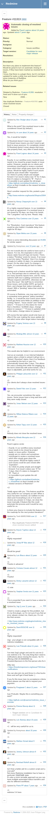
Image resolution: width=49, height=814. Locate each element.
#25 (44, 627)
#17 (44, 516)
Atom (40, 807)
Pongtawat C (21, 688)
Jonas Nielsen (21, 404)
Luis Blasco (20, 556)
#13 (44, 403)
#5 (45, 218)
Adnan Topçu (21, 425)
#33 (44, 762)
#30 (44, 730)
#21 (44, 568)
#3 (45, 153)
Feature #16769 (31, 101)
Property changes (26, 114)
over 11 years (33, 592)
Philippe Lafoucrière (23, 374)
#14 (44, 414)
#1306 (43, 240)
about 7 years (20, 32)
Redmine (16, 812)
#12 (44, 388)
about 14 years (38, 30)
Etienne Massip (22, 706)
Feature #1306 (27, 92)
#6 (45, 233)
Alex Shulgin (21, 120)
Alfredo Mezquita (22, 438)
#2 (45, 132)
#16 (44, 437)
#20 (44, 555)
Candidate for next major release (34, 52)
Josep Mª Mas (21, 543)
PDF (45, 807)
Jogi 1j (18, 606)
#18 (44, 530)
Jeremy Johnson (22, 752)
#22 (44, 581)
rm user (19, 133)
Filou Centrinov (22, 219)
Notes (14, 114)
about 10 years (32, 720)
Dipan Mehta (21, 234)
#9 (45, 334)
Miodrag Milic (21, 334)
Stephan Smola (22, 592)
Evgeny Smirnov (22, 323)
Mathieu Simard (22, 741)
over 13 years (33, 219)
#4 (45, 201)
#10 (44, 344)
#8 (45, 323)
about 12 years (31, 556)
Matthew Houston (23, 345)
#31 (44, 741)
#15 (44, 424)
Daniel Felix (20, 389)
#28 (44, 706)
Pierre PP (20, 786)
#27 (44, 687)
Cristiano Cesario (22, 568)
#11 (44, 374)
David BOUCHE (22, 627)
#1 (45, 119)
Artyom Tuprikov (22, 530)
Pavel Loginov (25, 30)
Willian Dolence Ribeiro (25, 414)
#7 (45, 246)
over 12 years (31, 389)
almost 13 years (33, 334)
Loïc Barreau (21, 720)
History (7, 114)
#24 (44, 606)
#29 (44, 720)
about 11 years (32, 646)
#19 (44, 542)
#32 (44, 751)
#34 (44, 785)
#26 (44, 646)
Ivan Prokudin (21, 646)
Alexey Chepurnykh (23, 202)
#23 (44, 591)
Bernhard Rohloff (22, 762)
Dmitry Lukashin (22, 581)
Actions (45, 92)
